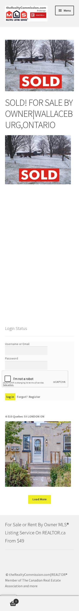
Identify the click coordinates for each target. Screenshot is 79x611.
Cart (8, 600)
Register (34, 397)
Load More (39, 499)
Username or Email (17, 344)
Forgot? (22, 397)
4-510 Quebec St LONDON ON (24, 416)
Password (11, 358)
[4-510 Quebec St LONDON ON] (38, 454)
